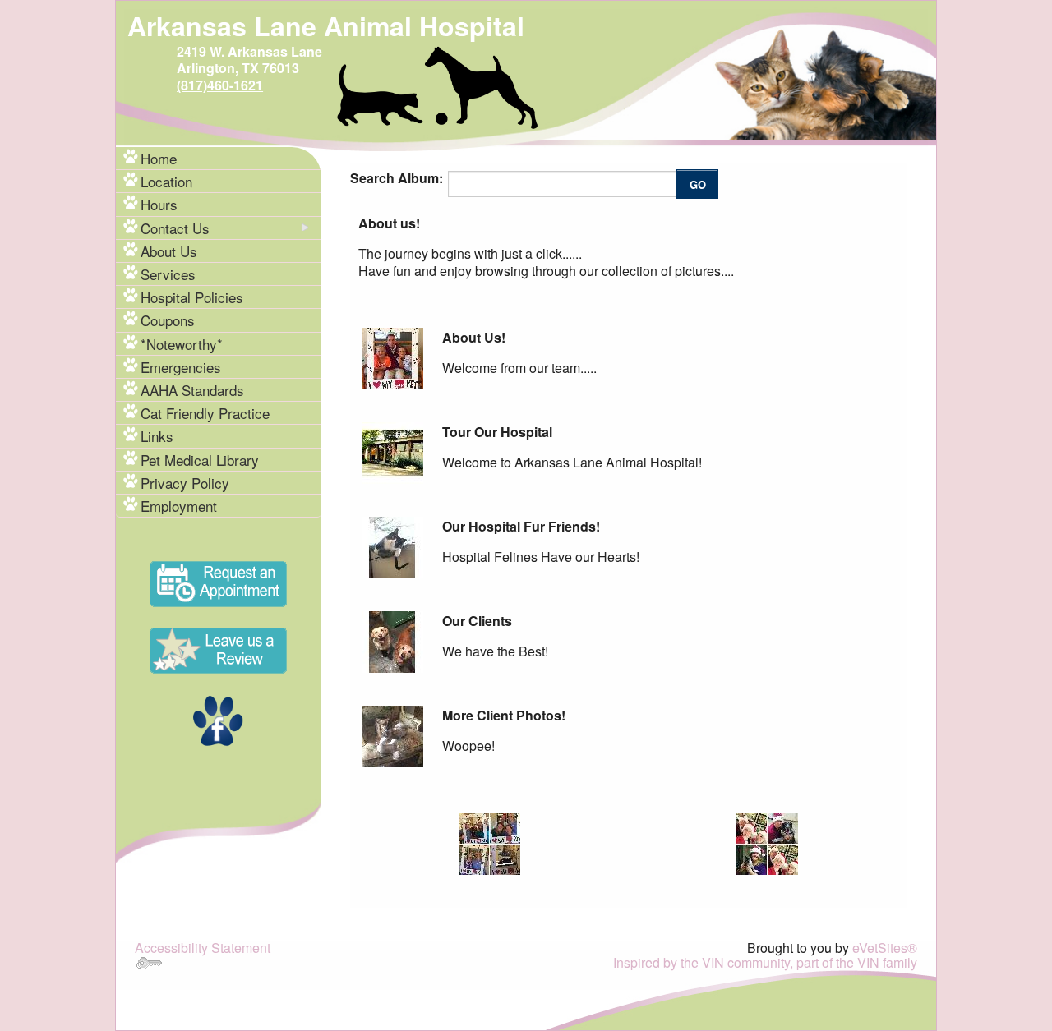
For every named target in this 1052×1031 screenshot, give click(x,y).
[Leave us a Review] (218, 648)
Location (166, 181)
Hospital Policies (192, 297)
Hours (159, 204)
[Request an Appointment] (218, 582)
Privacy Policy (185, 482)
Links (157, 436)
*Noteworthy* (182, 344)
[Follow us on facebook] (218, 719)
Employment (179, 505)
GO (698, 184)
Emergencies (181, 367)
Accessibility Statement (202, 947)
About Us (169, 251)
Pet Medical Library (200, 459)
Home (159, 158)
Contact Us (175, 228)
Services (168, 274)
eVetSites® (884, 947)
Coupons (168, 320)
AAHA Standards (192, 390)
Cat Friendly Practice (205, 413)
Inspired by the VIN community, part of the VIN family (765, 962)
